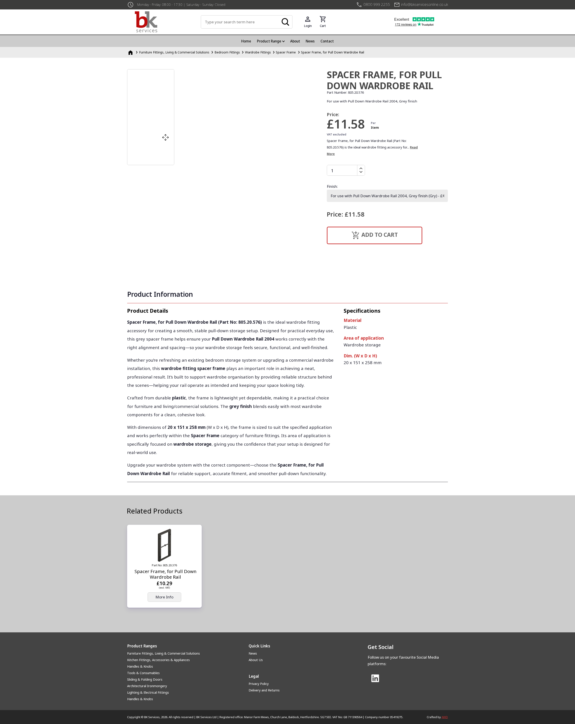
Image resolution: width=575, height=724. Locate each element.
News (253, 653)
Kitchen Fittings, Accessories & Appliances (158, 660)
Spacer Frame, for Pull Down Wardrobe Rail (332, 52)
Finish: (332, 186)
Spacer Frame (286, 52)
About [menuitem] (295, 41)
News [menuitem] (310, 41)
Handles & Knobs (140, 666)
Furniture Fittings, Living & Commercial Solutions (174, 52)
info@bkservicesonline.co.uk (424, 4)
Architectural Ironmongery (147, 686)
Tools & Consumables (143, 673)
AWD (445, 717)
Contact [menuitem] (327, 41)
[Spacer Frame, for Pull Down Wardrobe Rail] (164, 545)
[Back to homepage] (168, 21)
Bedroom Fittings (227, 52)
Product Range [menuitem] (269, 41)
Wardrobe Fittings (258, 52)
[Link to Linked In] (375, 679)
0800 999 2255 (376, 4)
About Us (256, 660)
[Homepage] (131, 52)
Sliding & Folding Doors (144, 679)
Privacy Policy (259, 684)
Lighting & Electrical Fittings (148, 692)
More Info (164, 597)
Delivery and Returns (264, 690)
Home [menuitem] (246, 41)
